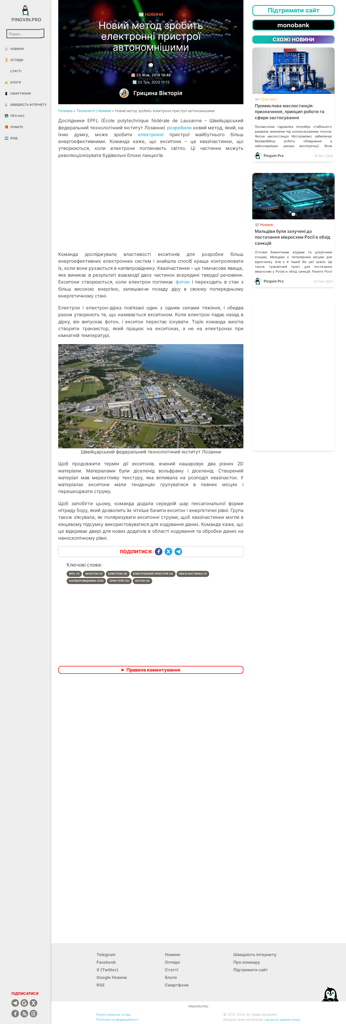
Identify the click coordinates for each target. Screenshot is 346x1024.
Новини (14, 49)
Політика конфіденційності (117, 1019)
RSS (100, 984)
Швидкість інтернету (25, 105)
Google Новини (112, 977)
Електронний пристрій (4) (153, 573)
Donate (14, 127)
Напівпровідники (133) (86, 580)
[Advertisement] (150, 209)
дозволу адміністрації (283, 1019)
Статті (13, 71)
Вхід (11, 138)
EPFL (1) (74, 573)
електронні (151, 134)
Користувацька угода (113, 1014)
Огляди (14, 60)
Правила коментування (153, 670)
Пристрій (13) (119, 580)
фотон (183, 282)
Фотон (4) (142, 580)
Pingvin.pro (25, 19)
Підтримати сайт (250, 969)
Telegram (106, 954)
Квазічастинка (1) (193, 573)
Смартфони (17, 93)
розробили (179, 127)
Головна (65, 111)
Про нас (15, 116)
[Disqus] (151, 744)
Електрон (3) (117, 573)
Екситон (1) (94, 573)
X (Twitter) (107, 969)
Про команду (246, 962)
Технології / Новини (94, 111)
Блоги (13, 82)
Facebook (106, 962)
